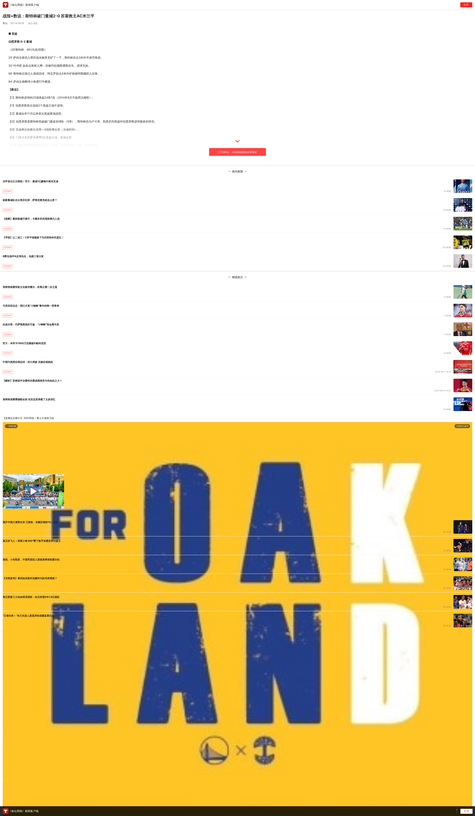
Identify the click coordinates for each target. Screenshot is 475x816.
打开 (466, 4)
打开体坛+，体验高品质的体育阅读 (237, 152)
